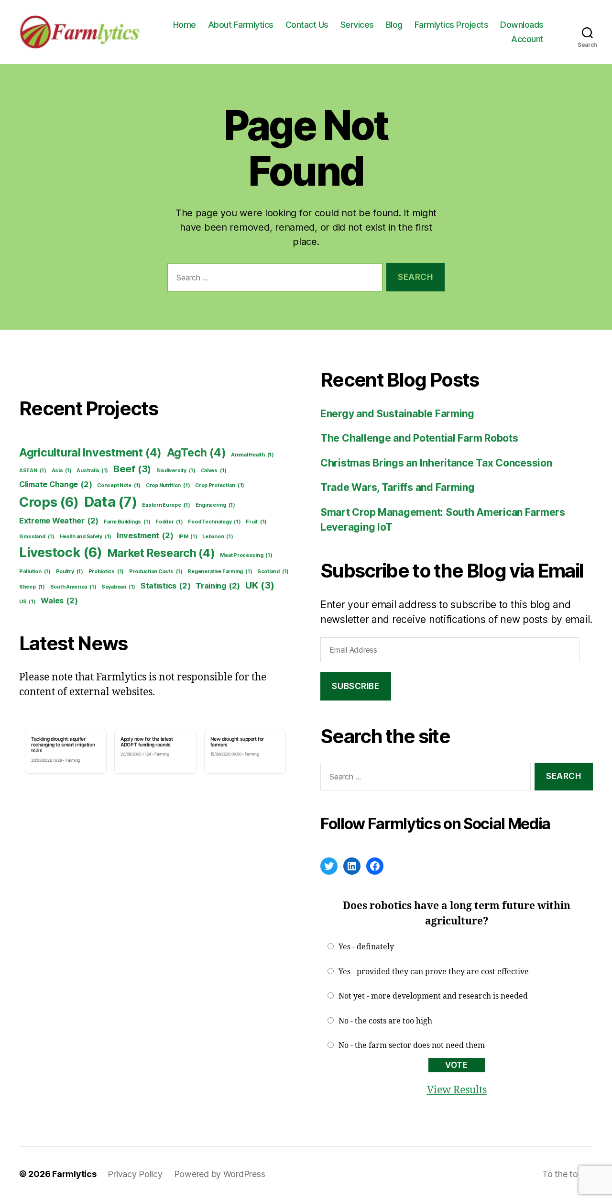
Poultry (69, 571)
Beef (132, 469)
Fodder (169, 522)
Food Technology (214, 522)
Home (184, 25)
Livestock (60, 552)
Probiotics (106, 571)
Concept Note (119, 485)
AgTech (196, 452)
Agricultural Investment (90, 452)
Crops (49, 502)
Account (527, 39)
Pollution (35, 571)
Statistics (166, 585)
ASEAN (32, 470)
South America (73, 587)
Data (110, 501)
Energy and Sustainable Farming (397, 414)
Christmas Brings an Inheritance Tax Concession (436, 463)
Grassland (37, 537)
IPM (187, 537)
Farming (73, 760)
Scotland (273, 571)
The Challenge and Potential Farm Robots (419, 438)
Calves (214, 470)
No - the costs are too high (385, 1021)
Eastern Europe (166, 505)
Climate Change (55, 484)
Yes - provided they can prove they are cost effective (434, 972)
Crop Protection (219, 485)
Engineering (215, 505)
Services (357, 25)
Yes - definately (366, 947)
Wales (59, 600)
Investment (145, 535)
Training (218, 585)
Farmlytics (74, 1174)
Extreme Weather (58, 520)
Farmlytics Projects (452, 25)
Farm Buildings (127, 522)
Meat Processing (246, 555)
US (27, 602)
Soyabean (118, 587)
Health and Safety (86, 537)
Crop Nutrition (168, 485)
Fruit (256, 522)
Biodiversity (176, 470)
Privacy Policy (135, 1174)
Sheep (32, 587)
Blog (394, 25)
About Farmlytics (240, 25)
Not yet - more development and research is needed (433, 996)
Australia (92, 470)
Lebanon (217, 537)
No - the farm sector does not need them (412, 1045)
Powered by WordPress (219, 1174)
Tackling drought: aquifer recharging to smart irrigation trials (63, 745)
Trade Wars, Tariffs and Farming (397, 487)
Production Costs (156, 571)
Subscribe (355, 686)
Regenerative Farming (219, 571)
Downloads (522, 25)
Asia (62, 470)
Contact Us (306, 25)
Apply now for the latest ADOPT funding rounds (146, 741)
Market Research (161, 553)
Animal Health (252, 455)
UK (259, 585)
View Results (457, 1090)
